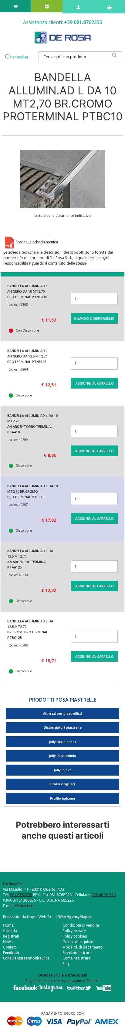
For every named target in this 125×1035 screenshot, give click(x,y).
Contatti (10, 947)
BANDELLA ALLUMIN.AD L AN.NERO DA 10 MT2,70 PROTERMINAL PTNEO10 (27, 291)
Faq (65, 963)
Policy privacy (74, 930)
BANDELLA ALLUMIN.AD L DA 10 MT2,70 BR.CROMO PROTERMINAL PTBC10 (32, 491)
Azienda (10, 930)
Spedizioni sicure (77, 952)
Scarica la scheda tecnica (36, 242)
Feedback (11, 952)
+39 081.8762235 (83, 22)
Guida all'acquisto (77, 941)
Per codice (19, 57)
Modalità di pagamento (82, 947)
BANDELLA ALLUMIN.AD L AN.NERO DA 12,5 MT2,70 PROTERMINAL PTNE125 (27, 356)
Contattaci (24, 905)
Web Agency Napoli (75, 916)
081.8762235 (21, 894)
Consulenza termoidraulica (26, 958)
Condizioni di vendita (80, 925)
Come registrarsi (76, 958)
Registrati (11, 936)
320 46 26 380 (104, 894)
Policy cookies (74, 936)
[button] (62, 179)
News (7, 941)
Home (8, 925)
